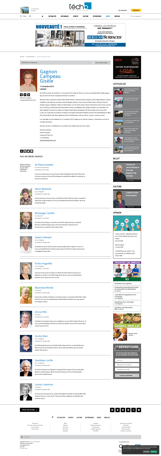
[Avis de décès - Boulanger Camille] (65, 220)
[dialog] (140, 449)
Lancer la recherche (126, 375)
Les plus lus (119, 84)
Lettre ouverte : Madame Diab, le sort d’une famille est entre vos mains (126, 236)
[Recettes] (127, 320)
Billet (116, 158)
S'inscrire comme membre (35, 425)
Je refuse (146, 451)
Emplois (117, 16)
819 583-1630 (23, 448)
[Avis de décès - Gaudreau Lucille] (65, 367)
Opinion (117, 213)
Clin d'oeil (65, 427)
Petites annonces (96, 425)
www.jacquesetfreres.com (28, 100)
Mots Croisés (126, 429)
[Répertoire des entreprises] (127, 350)
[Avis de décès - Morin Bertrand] (65, 196)
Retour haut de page (28, 410)
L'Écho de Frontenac (34, 441)
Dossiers (65, 431)
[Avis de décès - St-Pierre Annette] (65, 172)
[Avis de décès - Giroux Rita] (65, 319)
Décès (108, 16)
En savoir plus (127, 450)
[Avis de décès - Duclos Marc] (65, 343)
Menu (24, 16)
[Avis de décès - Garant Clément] (65, 244)
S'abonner (136, 10)
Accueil (22, 56)
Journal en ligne (126, 427)
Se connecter (122, 10)
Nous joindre (35, 429)
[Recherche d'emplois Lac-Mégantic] (127, 271)
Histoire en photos (126, 431)
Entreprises (97, 16)
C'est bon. (154, 451)
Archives (65, 429)
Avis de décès (30, 56)
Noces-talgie (119, 245)
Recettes (126, 425)
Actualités (52, 16)
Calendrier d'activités (126, 423)
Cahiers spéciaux (96, 429)
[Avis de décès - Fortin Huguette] (65, 270)
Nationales (64, 16)
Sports (75, 16)
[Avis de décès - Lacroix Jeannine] (65, 391)
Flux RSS (95, 431)
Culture (85, 16)
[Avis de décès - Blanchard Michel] (65, 295)
